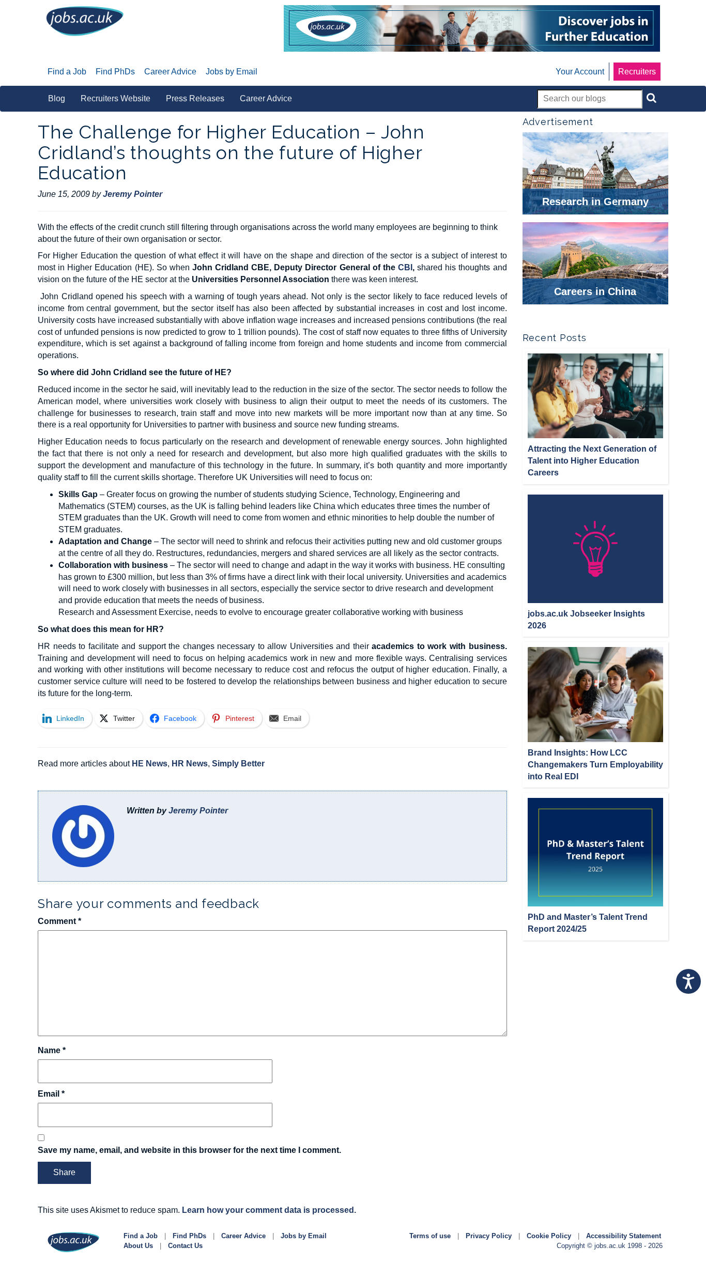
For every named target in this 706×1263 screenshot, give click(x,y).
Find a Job (141, 1236)
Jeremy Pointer (198, 810)
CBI (405, 267)
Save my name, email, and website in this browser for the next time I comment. (189, 1150)
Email (51, 1093)
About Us (138, 1246)
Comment (59, 921)
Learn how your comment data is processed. (269, 1210)
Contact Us (185, 1246)
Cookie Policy (549, 1236)
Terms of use (430, 1236)
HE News (149, 763)
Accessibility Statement (623, 1236)
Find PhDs (189, 1236)
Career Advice (243, 1236)
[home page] (85, 20)
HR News (190, 763)
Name (52, 1050)
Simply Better (238, 763)
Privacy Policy (489, 1236)
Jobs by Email (304, 1236)
